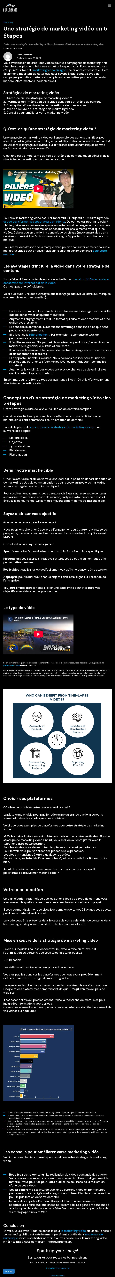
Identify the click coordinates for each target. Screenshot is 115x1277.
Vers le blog (8, 22)
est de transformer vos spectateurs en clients (34, 222)
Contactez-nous (57, 1268)
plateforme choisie (11, 665)
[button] (9, 1271)
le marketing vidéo (73, 1231)
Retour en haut (57, 1275)
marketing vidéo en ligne (49, 70)
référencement (39, 335)
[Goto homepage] (57, 9)
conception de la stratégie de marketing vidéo (61, 427)
